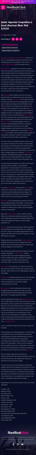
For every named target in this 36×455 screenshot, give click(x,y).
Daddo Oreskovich (28, 240)
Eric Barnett (4, 266)
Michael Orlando (27, 299)
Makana (26, 188)
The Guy (3, 227)
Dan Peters (4, 277)
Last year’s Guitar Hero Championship (13, 58)
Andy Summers (6, 69)
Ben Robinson (5, 288)
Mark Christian (11, 214)
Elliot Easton (29, 115)
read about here (9, 321)
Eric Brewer (4, 201)
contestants (12, 188)
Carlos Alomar (29, 152)
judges (6, 95)
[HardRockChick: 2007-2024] (16, 7)
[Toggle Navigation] (3, 7)
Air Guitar (29, 350)
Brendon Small (5, 122)
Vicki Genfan (18, 253)
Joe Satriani (16, 99)
